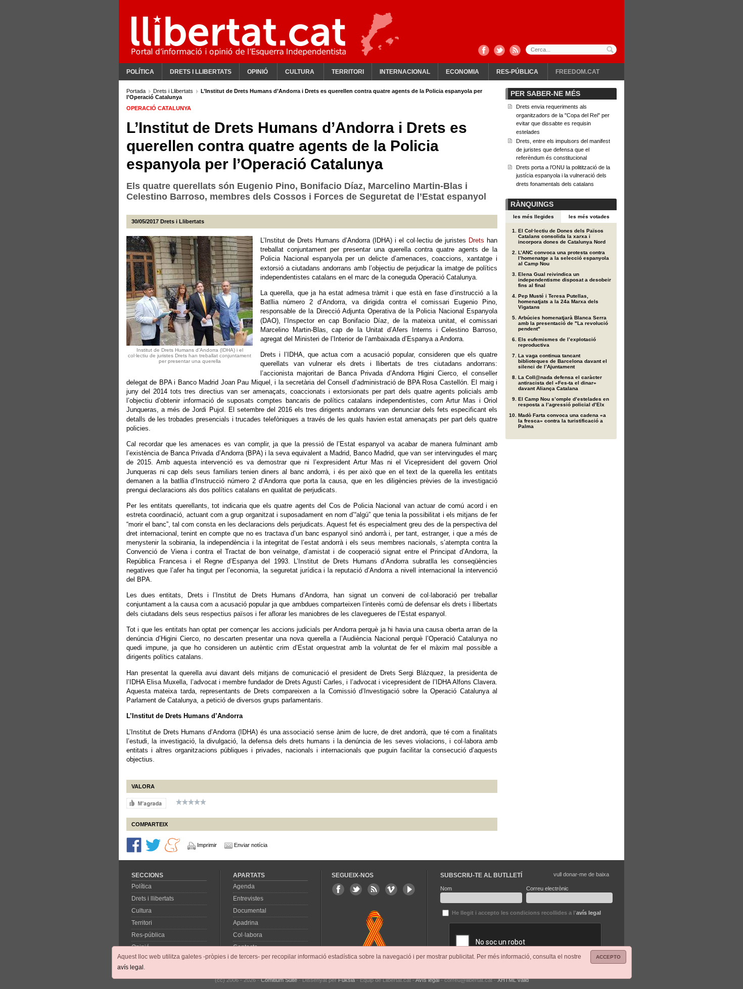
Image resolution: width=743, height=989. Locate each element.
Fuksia (346, 980)
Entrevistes (248, 898)
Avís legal (427, 980)
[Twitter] (499, 51)
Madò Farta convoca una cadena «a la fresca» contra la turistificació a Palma (562, 420)
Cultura (299, 71)
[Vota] (146, 803)
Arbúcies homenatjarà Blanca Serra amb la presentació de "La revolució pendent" (563, 323)
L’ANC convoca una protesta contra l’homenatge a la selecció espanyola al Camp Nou (563, 258)
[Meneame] (172, 844)
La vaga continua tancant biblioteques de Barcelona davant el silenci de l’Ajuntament (562, 361)
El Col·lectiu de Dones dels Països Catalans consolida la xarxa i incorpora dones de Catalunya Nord (562, 236)
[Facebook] (483, 51)
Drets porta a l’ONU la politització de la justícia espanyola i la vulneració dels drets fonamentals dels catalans (563, 175)
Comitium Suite (279, 980)
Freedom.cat (577, 71)
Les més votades (589, 216)
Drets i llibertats (200, 71)
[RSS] (515, 51)
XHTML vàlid (513, 980)
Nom (446, 888)
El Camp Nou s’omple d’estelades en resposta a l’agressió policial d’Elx (563, 401)
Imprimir (207, 845)
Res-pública (517, 71)
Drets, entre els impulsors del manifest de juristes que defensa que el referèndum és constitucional (563, 149)
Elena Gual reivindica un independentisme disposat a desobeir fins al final (564, 279)
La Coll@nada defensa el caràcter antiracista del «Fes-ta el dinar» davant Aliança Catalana (560, 382)
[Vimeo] (391, 889)
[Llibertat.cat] (238, 35)
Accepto (608, 957)
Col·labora (247, 934)
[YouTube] (408, 889)
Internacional (405, 71)
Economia (462, 71)
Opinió (257, 71)
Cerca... (571, 49)
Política (140, 71)
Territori (348, 71)
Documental (249, 910)
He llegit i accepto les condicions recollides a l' (525, 913)
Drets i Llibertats (174, 91)
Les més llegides (533, 216)
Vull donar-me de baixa (581, 874)
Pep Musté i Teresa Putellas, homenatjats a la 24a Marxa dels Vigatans (558, 301)
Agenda (244, 886)
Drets (476, 240)
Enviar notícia (250, 845)
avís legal (130, 967)
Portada (136, 91)
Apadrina (245, 922)
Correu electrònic (547, 888)
